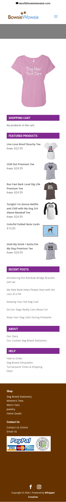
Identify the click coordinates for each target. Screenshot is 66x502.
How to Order (15, 358)
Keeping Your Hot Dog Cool (22, 301)
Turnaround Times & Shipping (24, 367)
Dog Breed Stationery (19, 396)
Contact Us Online (17, 427)
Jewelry (11, 409)
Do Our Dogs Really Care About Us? (27, 309)
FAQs (10, 371)
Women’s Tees (15, 400)
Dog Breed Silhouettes (20, 362)
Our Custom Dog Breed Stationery (27, 340)
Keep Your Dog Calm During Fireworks (29, 317)
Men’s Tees (13, 405)
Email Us (12, 431)
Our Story (12, 336)
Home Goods (14, 413)
